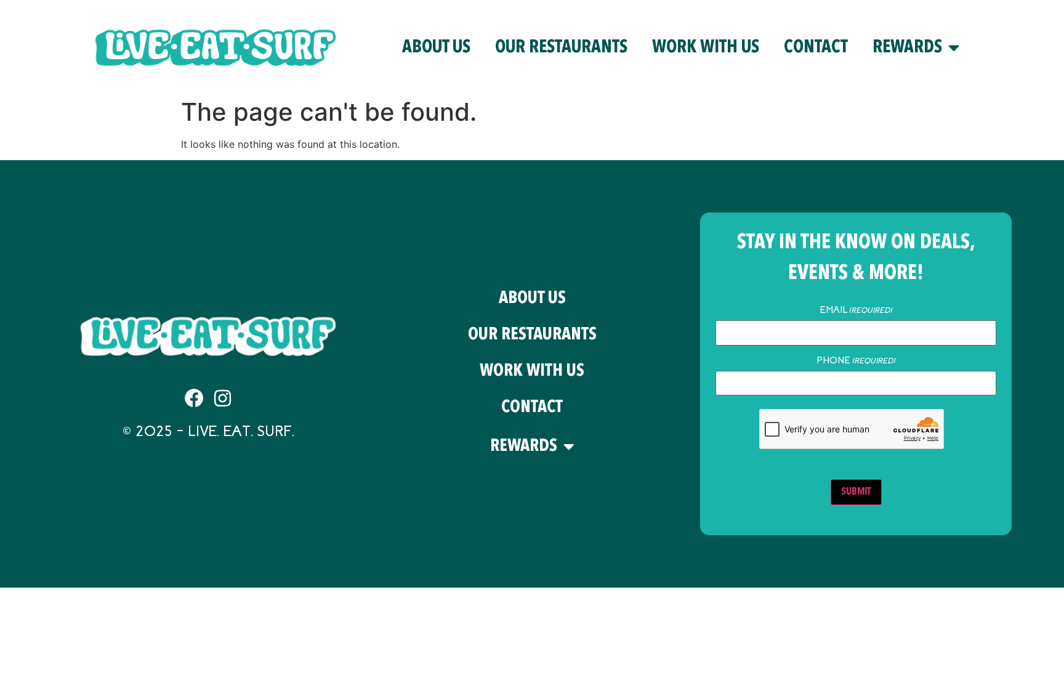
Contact (816, 48)
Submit (856, 492)
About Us (436, 48)
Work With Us (705, 48)
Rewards (907, 48)
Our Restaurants (561, 48)
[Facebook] (194, 398)
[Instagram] (222, 398)
